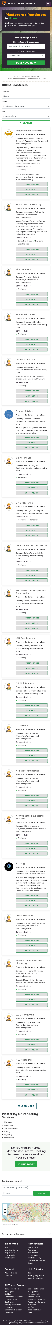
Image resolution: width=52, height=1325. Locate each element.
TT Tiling (20, 863)
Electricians (9, 1302)
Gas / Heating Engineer (37, 1289)
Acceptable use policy (14, 1323)
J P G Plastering (24, 503)
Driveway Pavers (12, 1299)
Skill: (3, 112)
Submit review (31, 194)
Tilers (30, 1312)
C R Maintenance (25, 683)
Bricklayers (9, 1291)
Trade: (4, 102)
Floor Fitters (10, 1307)
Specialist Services (35, 1310)
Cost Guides (33, 1260)
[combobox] (26, 96)
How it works (10, 1255)
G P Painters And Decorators (31, 545)
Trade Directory (34, 1258)
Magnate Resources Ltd (29, 130)
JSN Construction (25, 638)
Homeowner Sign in (36, 1255)
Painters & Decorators (37, 1299)
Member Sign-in (11, 1250)
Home (15, 76)
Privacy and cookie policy (38, 1321)
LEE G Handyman (25, 1014)
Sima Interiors (23, 269)
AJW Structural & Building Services (30, 817)
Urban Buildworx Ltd (26, 915)
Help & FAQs (10, 1252)
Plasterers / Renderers (30, 76)
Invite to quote (32, 184)
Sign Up (8, 1247)
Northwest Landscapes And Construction (31, 591)
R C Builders (22, 725)
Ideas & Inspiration (35, 1278)
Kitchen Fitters (34, 1297)
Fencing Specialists (13, 1304)
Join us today (26, 1164)
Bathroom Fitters (12, 1289)
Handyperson (33, 1291)
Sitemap (26, 1323)
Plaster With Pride (25, 314)
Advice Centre (11, 1273)
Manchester (33, 79)
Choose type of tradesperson (26, 42)
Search (27, 123)
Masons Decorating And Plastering (29, 962)
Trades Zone (10, 1258)
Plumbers (32, 1304)
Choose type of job (26, 51)
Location (5, 92)
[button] (5, 1206)
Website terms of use (39, 1323)
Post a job (32, 1250)
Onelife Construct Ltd (27, 359)
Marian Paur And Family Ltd (30, 204)
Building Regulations (36, 1275)
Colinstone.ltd (23, 458)
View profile (31, 189)
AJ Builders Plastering (27, 770)
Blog (29, 1273)
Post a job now (26, 63)
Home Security (34, 1294)
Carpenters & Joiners (14, 1297)
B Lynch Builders (24, 411)
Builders (8, 1294)
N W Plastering (24, 1060)
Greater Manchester (17, 79)
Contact (8, 1275)
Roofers (31, 1307)
